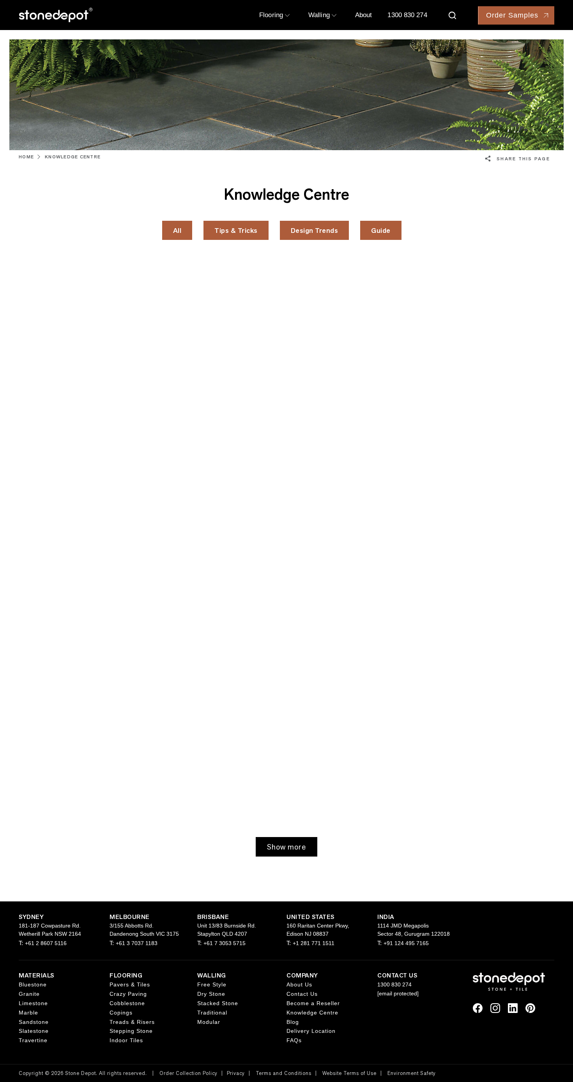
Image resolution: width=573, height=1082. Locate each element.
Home (26, 157)
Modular (208, 1022)
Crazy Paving (128, 994)
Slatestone (34, 1031)
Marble (28, 1012)
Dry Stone (211, 994)
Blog (292, 1022)
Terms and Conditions (283, 1073)
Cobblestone (127, 1003)
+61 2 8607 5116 (46, 943)
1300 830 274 (407, 15)
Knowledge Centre (312, 1012)
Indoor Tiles (126, 1040)
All (177, 230)
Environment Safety (411, 1073)
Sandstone (34, 1022)
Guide (381, 230)
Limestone (33, 1003)
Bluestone (33, 984)
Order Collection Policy (188, 1073)
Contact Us (302, 994)
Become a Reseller (313, 1003)
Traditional (212, 1012)
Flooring (272, 15)
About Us (299, 984)
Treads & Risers (132, 1022)
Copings (121, 1012)
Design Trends (314, 230)
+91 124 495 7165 (406, 943)
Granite (29, 994)
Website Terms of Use (349, 1073)
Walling (320, 15)
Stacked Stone (217, 1003)
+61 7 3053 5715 (224, 943)
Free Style (211, 984)
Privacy (236, 1073)
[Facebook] (478, 1007)
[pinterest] (530, 1007)
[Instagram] (495, 1007)
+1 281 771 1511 (313, 943)
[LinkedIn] (513, 1007)
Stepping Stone (131, 1031)
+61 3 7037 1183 (136, 943)
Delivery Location (311, 1031)
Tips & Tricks (236, 230)
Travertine (33, 1040)
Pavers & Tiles (130, 984)
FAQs (294, 1040)
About (363, 15)
